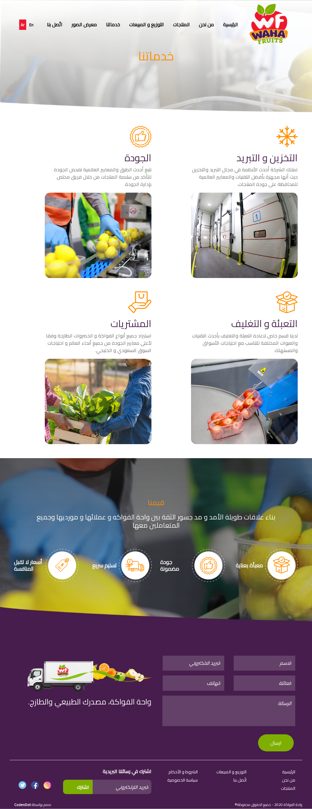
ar (23, 24)
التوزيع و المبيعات (146, 24)
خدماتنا (113, 24)
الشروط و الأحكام (183, 772)
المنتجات (181, 24)
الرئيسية (230, 24)
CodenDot (22, 804)
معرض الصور (84, 24)
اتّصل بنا (54, 24)
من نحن (206, 24)
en (31, 24)
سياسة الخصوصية (182, 780)
